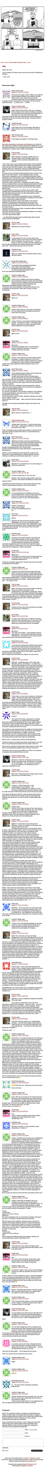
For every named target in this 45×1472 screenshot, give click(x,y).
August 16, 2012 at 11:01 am (20, 552)
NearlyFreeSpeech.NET (29, 1464)
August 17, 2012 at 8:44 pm (20, 964)
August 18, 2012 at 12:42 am (20, 1035)
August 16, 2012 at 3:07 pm (20, 616)
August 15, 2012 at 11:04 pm (20, 461)
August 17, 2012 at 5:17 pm (20, 933)
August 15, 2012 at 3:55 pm (20, 235)
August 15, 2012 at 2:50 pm (20, 108)
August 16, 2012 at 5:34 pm (20, 642)
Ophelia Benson (16, 420)
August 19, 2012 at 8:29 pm (20, 1124)
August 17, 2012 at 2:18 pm (20, 905)
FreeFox (14, 152)
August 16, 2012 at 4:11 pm (20, 628)
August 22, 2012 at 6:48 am (20, 1341)
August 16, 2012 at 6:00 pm (20, 693)
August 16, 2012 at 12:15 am (20, 503)
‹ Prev (6, 62)
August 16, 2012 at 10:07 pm (20, 757)
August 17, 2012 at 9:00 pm (20, 1019)
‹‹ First (2, 62)
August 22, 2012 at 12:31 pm (20, 1359)
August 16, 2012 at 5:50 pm (20, 659)
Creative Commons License (31, 1458)
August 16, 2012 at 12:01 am (20, 473)
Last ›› (29, 62)
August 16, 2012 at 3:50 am (20, 535)
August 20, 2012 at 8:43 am (20, 1255)
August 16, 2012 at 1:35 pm (20, 569)
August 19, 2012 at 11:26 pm (20, 1135)
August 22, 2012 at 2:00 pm (20, 1370)
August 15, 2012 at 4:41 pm (20, 251)
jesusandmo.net (31, 1461)
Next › (25, 62)
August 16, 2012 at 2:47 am (20, 515)
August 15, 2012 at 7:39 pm (20, 355)
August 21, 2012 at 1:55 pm (20, 1324)
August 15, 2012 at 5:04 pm (20, 307)
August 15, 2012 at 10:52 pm (20, 438)
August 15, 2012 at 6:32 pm (20, 331)
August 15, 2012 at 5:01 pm (20, 295)
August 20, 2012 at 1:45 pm (20, 1267)
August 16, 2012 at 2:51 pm (20, 586)
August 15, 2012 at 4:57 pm (20, 262)
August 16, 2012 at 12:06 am (20, 490)
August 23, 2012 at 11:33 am (20, 1382)
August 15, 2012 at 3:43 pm (20, 154)
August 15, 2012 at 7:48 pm (20, 370)
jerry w (14, 234)
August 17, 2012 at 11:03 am (20, 821)
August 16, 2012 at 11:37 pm (20, 783)
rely (4, 66)
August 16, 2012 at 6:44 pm (20, 713)
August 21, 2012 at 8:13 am (20, 1310)
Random (20, 62)
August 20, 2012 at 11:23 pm (20, 1298)
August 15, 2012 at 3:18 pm (20, 136)
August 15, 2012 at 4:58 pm (20, 276)
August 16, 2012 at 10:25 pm (20, 771)
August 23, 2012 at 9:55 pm (20, 1394)
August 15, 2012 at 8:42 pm (20, 410)
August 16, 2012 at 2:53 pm (20, 604)
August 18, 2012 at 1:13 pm (20, 1094)
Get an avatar (33, 1429)
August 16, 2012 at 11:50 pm (20, 804)
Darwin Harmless (17, 106)
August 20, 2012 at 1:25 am (20, 1198)
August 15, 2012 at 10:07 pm (20, 422)
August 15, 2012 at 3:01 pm (20, 125)
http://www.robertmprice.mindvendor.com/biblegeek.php (18, 144)
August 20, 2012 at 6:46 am (20, 1243)
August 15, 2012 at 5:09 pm (20, 318)
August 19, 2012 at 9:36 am (20, 1111)
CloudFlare (29, 1466)
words (8, 76)
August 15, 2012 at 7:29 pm (20, 342)
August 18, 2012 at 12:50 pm (20, 1082)
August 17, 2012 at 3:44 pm (20, 921)
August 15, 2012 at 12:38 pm (20, 92)
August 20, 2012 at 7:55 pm (20, 1287)
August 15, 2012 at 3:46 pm (20, 224)
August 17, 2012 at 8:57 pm (20, 996)
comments (5, 1448)
